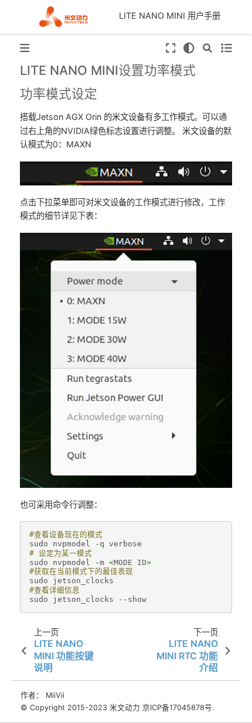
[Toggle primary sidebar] (24, 48)
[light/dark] (189, 48)
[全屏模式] (170, 48)
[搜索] (207, 48)
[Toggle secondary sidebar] (226, 48)
